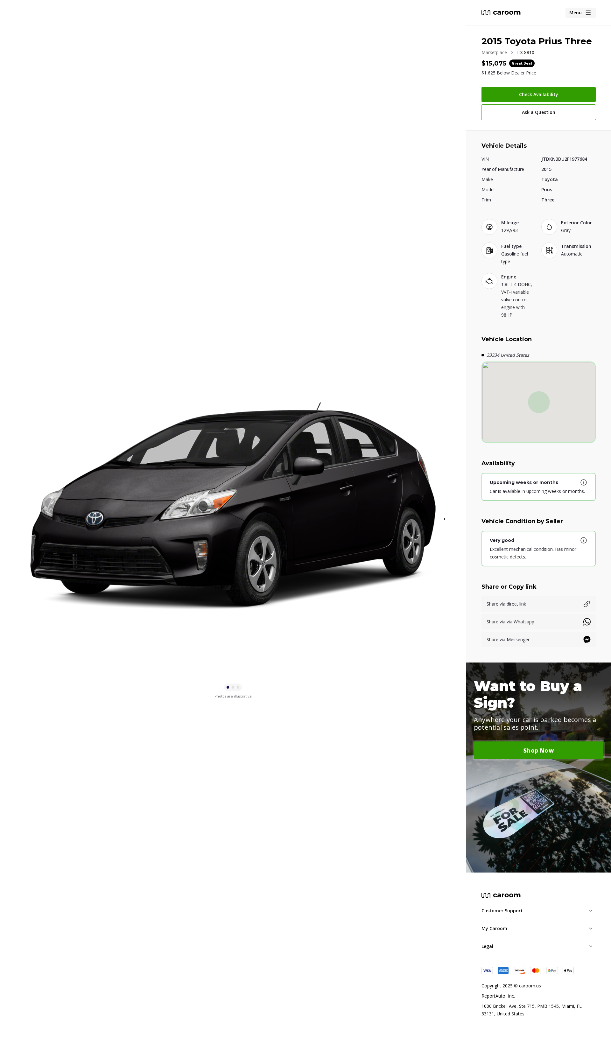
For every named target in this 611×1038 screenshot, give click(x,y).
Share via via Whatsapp (510, 622)
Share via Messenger (508, 639)
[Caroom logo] (501, 12)
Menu (575, 13)
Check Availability (538, 94)
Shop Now (538, 750)
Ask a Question (538, 112)
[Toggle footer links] (591, 911)
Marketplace (494, 52)
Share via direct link (506, 604)
